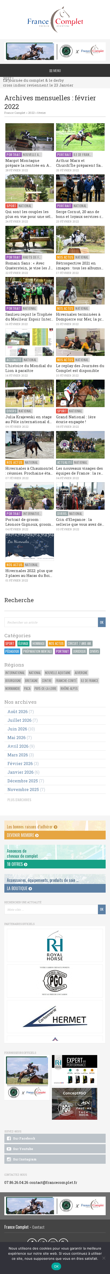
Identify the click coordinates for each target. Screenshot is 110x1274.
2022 (31, 113)
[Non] (103, 1258)
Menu (56, 70)
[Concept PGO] (55, 981)
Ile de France (89, 680)
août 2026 (17, 711)
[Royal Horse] (55, 945)
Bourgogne (13, 680)
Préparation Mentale (37, 651)
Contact (38, 1227)
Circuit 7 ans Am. (80, 643)
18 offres (15, 864)
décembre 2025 (22, 780)
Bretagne (31, 680)
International (15, 672)
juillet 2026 (19, 720)
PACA (27, 688)
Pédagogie (12, 651)
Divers (94, 651)
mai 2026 (16, 737)
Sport (9, 643)
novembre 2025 (23, 789)
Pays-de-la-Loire (46, 688)
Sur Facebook (23, 1138)
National (35, 672)
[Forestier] (55, 45)
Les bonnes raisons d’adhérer (30, 827)
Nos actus (56, 643)
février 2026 (20, 763)
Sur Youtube (22, 1149)
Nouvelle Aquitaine (58, 672)
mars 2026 (17, 754)
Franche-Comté (66, 680)
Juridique (79, 651)
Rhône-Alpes (69, 688)
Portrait (62, 651)
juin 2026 (17, 728)
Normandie (12, 688)
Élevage (23, 643)
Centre (47, 680)
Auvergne (81, 672)
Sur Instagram (24, 1159)
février (41, 113)
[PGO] (74, 1104)
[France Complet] (55, 19)
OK (56, 1266)
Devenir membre (21, 835)
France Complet (14, 113)
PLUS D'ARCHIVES (19, 799)
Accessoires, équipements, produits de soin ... (43, 880)
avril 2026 (17, 746)
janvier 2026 (20, 772)
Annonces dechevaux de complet (22, 853)
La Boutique (17, 888)
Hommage (38, 643)
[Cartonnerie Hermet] (55, 1016)
